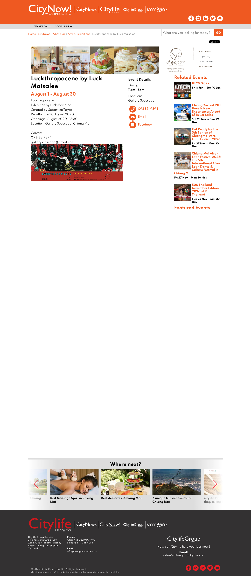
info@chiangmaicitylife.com (82, 551)
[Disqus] (101, 234)
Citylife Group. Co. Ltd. (52, 569)
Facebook (145, 124)
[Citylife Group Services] (133, 10)
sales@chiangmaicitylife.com (184, 553)
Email (142, 116)
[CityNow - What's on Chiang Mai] (110, 525)
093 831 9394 (148, 108)
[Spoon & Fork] (157, 9)
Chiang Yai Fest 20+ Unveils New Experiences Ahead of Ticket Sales (206, 110)
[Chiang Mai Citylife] (110, 9)
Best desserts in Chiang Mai (125, 488)
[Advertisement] (198, 333)
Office (81, 539)
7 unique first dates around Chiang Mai (176, 488)
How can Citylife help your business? (184, 546)
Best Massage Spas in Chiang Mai (74, 488)
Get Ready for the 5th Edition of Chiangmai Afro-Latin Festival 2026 (206, 134)
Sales (80, 542)
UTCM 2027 (201, 83)
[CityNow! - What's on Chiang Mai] (50, 9)
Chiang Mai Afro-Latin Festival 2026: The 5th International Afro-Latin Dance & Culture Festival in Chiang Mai (197, 163)
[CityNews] (86, 9)
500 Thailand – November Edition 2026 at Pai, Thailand (205, 190)
